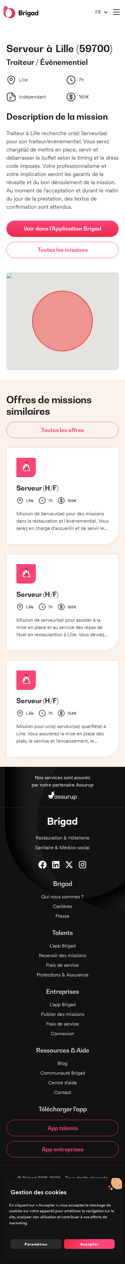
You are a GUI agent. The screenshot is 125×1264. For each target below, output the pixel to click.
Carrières (62, 906)
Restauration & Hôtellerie (63, 838)
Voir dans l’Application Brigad (62, 228)
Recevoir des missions (62, 955)
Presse (62, 916)
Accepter (89, 1244)
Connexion (62, 1033)
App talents (63, 1128)
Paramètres (36, 1244)
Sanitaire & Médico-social (62, 847)
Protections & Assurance (63, 975)
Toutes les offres (62, 430)
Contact (62, 1092)
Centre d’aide (62, 1083)
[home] (21, 12)
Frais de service (62, 965)
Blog (62, 1063)
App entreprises (62, 1149)
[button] (99, 12)
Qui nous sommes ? (62, 897)
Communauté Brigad (62, 1073)
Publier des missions (62, 1014)
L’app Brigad (63, 946)
